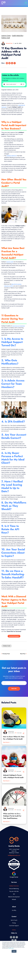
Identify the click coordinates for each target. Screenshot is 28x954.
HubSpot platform (11, 155)
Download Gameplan (14, 636)
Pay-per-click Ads (14, 891)
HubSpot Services (14, 886)
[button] (4, 84)
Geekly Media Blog (17, 36)
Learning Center (6, 36)
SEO (14, 894)
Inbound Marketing (14, 888)
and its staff (10, 261)
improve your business (18, 326)
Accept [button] (14, 951)
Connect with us (18, 2)
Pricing (14, 923)
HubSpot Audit (5, 38)
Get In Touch (14, 920)
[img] (21, 84)
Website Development (14, 896)
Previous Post (6, 654)
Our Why (14, 910)
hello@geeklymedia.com (14, 855)
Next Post (23, 654)
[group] (14, 84)
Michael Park (9, 43)
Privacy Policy (11, 948)
